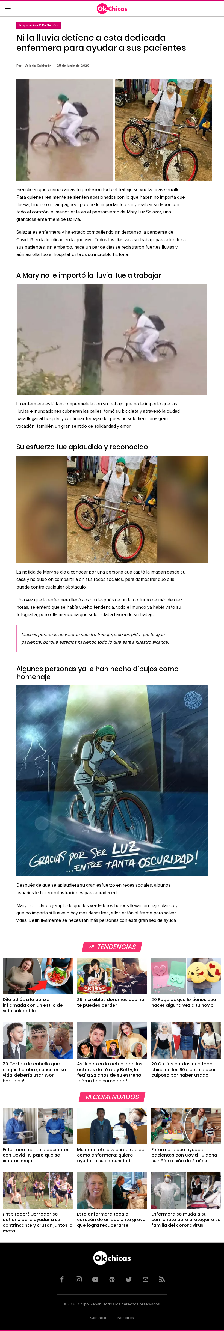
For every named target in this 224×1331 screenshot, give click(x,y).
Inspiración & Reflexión (38, 25)
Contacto (98, 1318)
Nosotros (125, 1318)
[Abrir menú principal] (8, 9)
